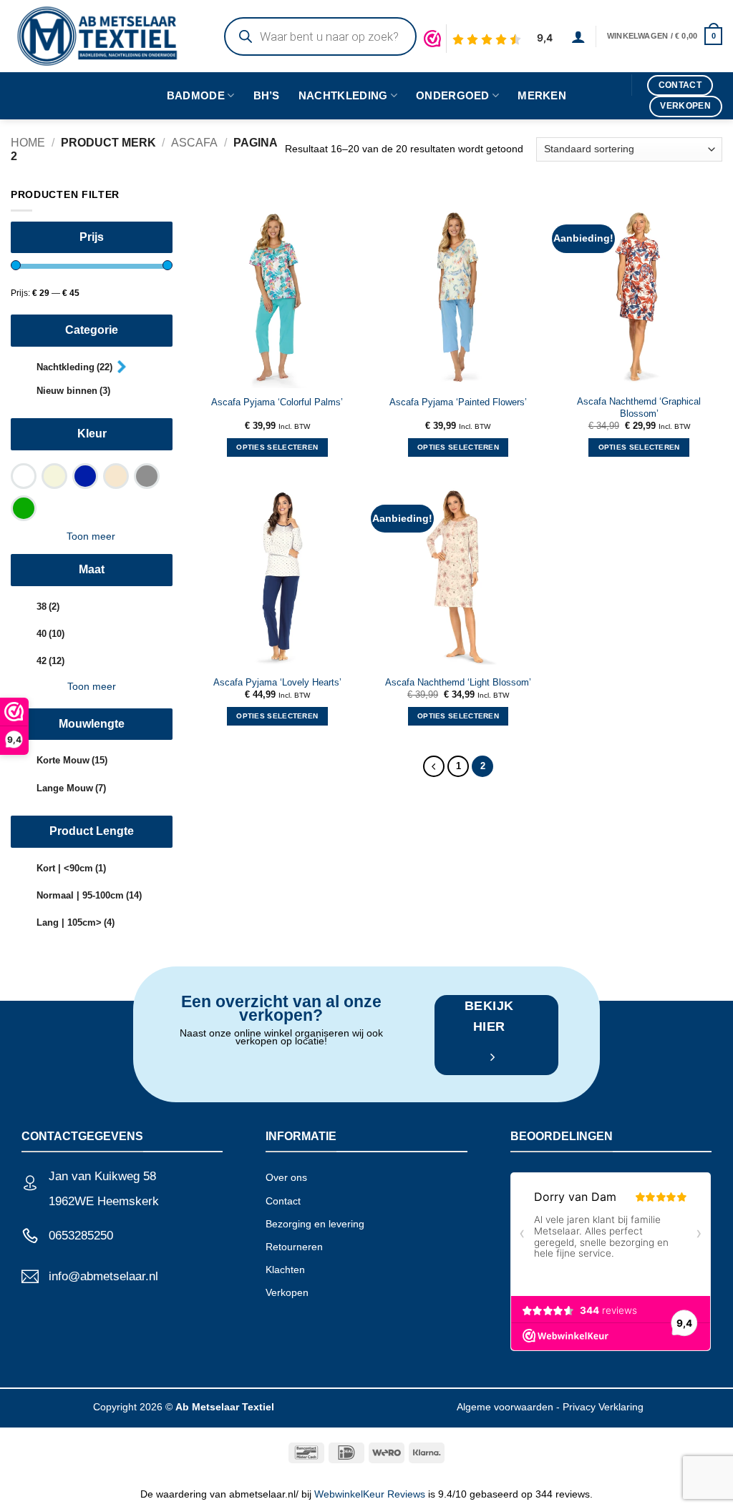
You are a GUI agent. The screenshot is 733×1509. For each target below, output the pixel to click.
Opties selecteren (277, 447)
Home (28, 142)
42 (50, 661)
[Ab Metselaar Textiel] (103, 36)
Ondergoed (453, 95)
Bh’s (266, 95)
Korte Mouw (72, 761)
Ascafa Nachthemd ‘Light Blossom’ (458, 683)
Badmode (196, 95)
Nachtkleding (343, 95)
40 (50, 634)
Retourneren (294, 1246)
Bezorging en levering (315, 1224)
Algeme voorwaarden (505, 1406)
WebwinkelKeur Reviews (369, 1494)
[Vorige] (433, 766)
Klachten (285, 1269)
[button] (578, 36)
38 (48, 607)
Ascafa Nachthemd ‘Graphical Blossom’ (639, 407)
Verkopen (287, 1292)
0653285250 (81, 1235)
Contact (283, 1201)
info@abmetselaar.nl (103, 1276)
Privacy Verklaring (603, 1406)
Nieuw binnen (73, 391)
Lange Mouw (71, 788)
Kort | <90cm (71, 869)
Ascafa (194, 142)
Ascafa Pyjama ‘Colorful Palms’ (277, 402)
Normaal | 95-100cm (89, 896)
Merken (542, 95)
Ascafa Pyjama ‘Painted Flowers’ (458, 402)
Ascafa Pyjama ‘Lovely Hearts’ (277, 683)
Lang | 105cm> (76, 923)
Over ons (286, 1177)
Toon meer (91, 536)
